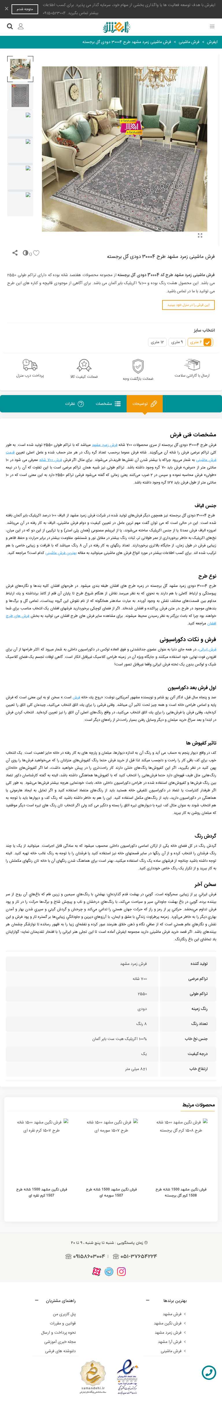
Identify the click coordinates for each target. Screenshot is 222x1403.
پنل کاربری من (64, 1314)
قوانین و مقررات (63, 1323)
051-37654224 (139, 1256)
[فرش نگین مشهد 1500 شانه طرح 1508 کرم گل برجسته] (180, 1149)
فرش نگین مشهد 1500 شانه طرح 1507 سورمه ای (111, 1192)
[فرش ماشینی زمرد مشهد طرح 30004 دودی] (200, 236)
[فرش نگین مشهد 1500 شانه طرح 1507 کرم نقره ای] (41, 1149)
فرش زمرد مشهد (168, 1332)
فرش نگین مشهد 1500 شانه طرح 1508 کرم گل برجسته (181, 1192)
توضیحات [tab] (140, 404)
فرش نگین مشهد (168, 1323)
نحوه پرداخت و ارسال (58, 1332)
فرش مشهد (172, 1314)
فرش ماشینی (171, 1351)
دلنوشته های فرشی (60, 1351)
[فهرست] (212, 27)
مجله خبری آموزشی (60, 1342)
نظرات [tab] (70, 404)
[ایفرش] (116, 27)
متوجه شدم (25, 9)
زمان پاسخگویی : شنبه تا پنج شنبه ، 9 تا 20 (107, 1243)
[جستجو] (9, 27)
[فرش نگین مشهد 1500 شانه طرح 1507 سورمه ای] (111, 1149)
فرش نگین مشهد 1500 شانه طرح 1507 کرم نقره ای (41, 1192)
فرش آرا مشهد (170, 1342)
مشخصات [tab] (104, 404)
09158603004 (89, 1256)
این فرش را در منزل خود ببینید (188, 305)
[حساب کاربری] (20, 27)
